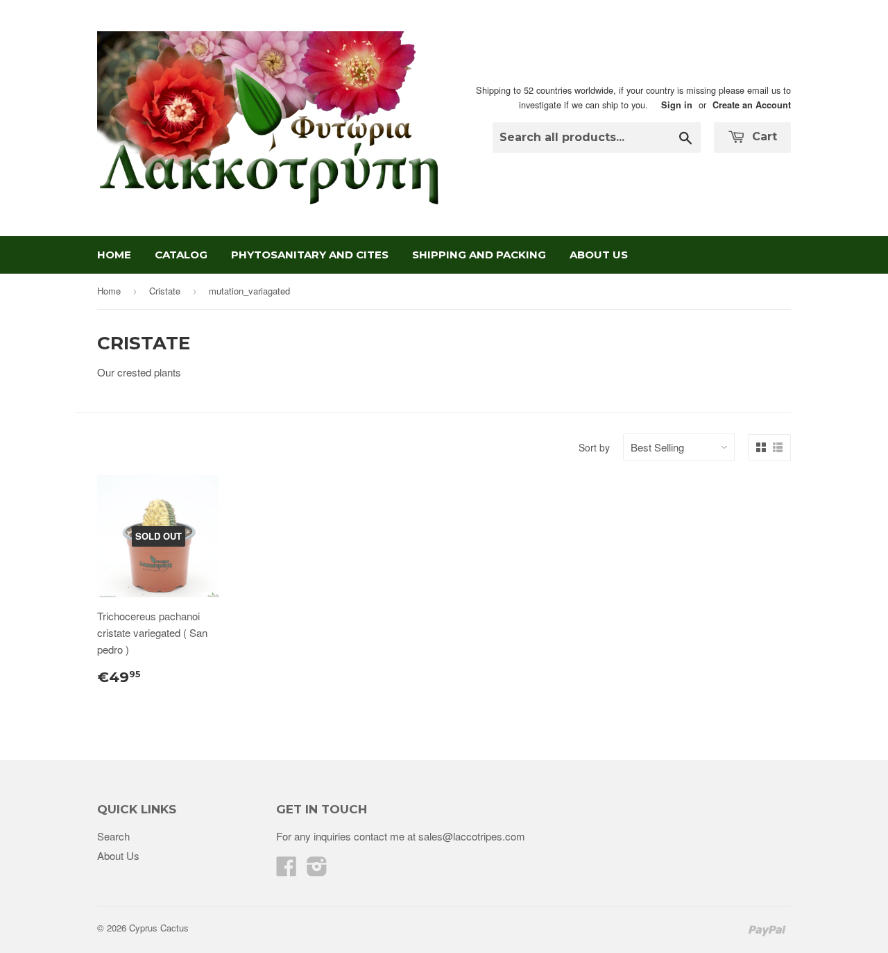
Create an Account (751, 105)
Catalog (181, 254)
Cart (763, 136)
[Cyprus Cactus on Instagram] (317, 870)
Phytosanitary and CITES (309, 254)
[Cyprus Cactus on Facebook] (286, 870)
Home (114, 254)
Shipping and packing (479, 254)
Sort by (594, 447)
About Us (599, 254)
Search (113, 836)
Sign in (676, 105)
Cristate (164, 290)
